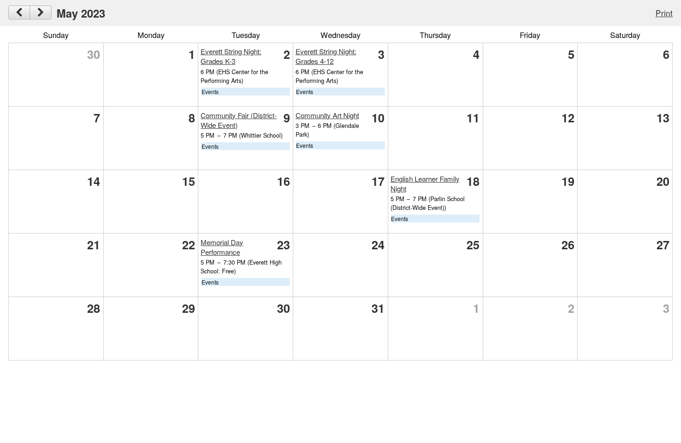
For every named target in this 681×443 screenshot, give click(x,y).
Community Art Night (327, 115)
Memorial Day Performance (222, 247)
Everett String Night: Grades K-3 (231, 56)
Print (664, 13)
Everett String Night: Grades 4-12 (326, 56)
